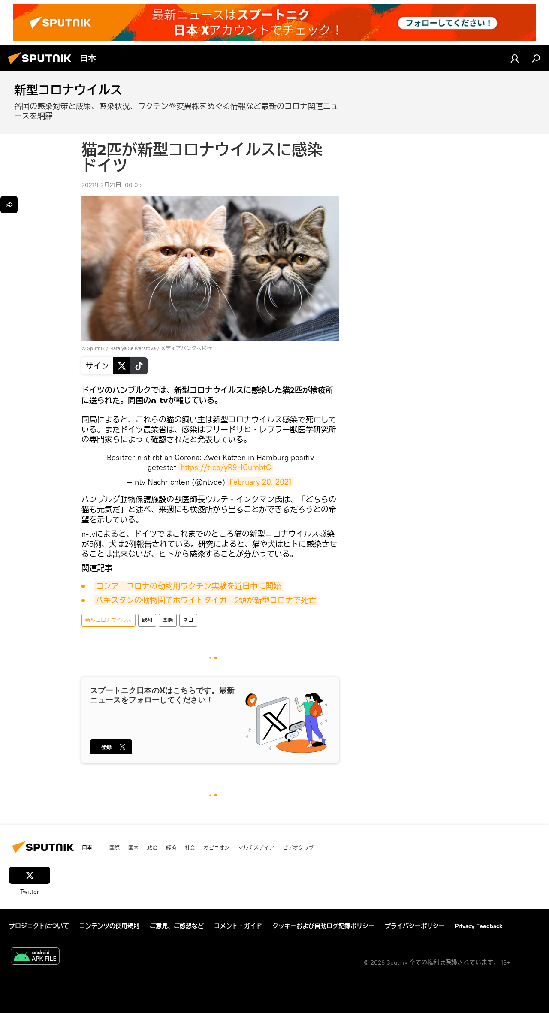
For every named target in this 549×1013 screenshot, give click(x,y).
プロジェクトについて (39, 926)
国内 (133, 847)
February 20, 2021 (260, 482)
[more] (9, 204)
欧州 (147, 620)
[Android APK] (35, 957)
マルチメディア (256, 847)
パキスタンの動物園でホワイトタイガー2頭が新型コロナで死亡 (206, 600)
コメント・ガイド (238, 926)
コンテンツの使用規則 (109, 926)
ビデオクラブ (298, 847)
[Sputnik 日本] (42, 65)
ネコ (188, 620)
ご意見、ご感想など (177, 926)
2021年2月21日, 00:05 (111, 185)
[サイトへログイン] (514, 58)
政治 (152, 847)
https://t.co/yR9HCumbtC (226, 467)
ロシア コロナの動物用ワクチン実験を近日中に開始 (188, 586)
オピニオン (216, 847)
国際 (168, 620)
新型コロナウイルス (108, 620)
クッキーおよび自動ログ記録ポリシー (323, 926)
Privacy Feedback (478, 926)
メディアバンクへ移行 (186, 348)
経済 (171, 847)
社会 (190, 847)
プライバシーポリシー (415, 926)
